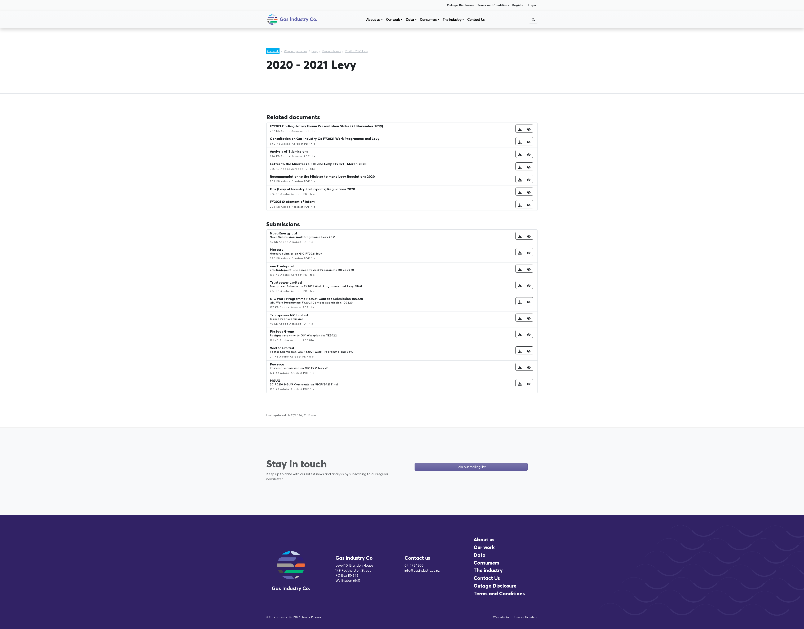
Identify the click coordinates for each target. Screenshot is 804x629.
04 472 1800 (414, 565)
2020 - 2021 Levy (356, 51)
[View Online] (528, 128)
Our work (393, 19)
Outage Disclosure (460, 5)
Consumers (428, 19)
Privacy (316, 617)
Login (532, 5)
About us (373, 19)
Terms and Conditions (493, 5)
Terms (306, 617)
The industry (452, 19)
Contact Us (476, 19)
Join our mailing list (471, 467)
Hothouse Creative (524, 617)
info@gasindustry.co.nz (422, 570)
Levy (315, 51)
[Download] (519, 128)
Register (518, 5)
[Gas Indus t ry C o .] (291, 570)
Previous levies (331, 51)
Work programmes (295, 51)
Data (410, 19)
